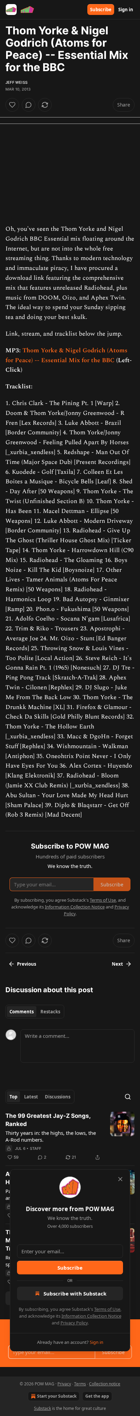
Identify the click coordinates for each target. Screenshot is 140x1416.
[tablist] (34, 1011)
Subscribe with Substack (74, 1293)
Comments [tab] (22, 1012)
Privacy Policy (74, 1323)
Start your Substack (56, 1396)
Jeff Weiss (16, 82)
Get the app (97, 1396)
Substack (42, 1408)
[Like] (12, 105)
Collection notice (104, 1384)
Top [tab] (13, 1097)
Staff (35, 1148)
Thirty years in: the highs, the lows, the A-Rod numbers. (50, 1136)
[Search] (128, 1097)
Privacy (64, 1384)
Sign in (125, 9)
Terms (80, 1384)
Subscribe (100, 9)
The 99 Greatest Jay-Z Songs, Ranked (47, 1119)
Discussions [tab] (57, 1097)
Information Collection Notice (91, 1316)
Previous (26, 964)
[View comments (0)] (28, 105)
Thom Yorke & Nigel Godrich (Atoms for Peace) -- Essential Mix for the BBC (66, 355)
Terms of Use (107, 1309)
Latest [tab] (31, 1097)
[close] (120, 1179)
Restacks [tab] (50, 1012)
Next (117, 964)
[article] (70, 1136)
